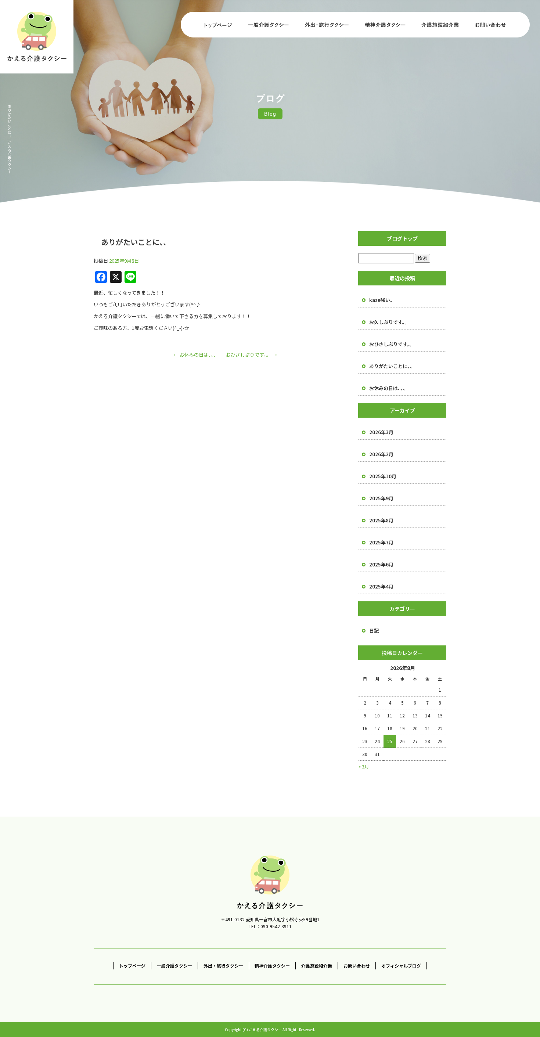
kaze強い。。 (383, 299)
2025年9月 (381, 498)
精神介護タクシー (384, 24)
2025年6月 (381, 564)
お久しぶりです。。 (389, 321)
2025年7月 (381, 542)
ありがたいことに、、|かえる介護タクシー (9, 139)
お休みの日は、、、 (196, 354)
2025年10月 (382, 476)
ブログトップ (402, 238)
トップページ (218, 24)
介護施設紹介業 (439, 24)
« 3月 (364, 766)
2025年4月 (381, 586)
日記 (374, 630)
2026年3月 (381, 432)
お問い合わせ (490, 24)
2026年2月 (381, 454)
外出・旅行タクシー (326, 24)
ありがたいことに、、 (392, 366)
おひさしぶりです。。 (251, 354)
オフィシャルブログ (401, 965)
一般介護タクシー (268, 24)
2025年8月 (381, 520)
